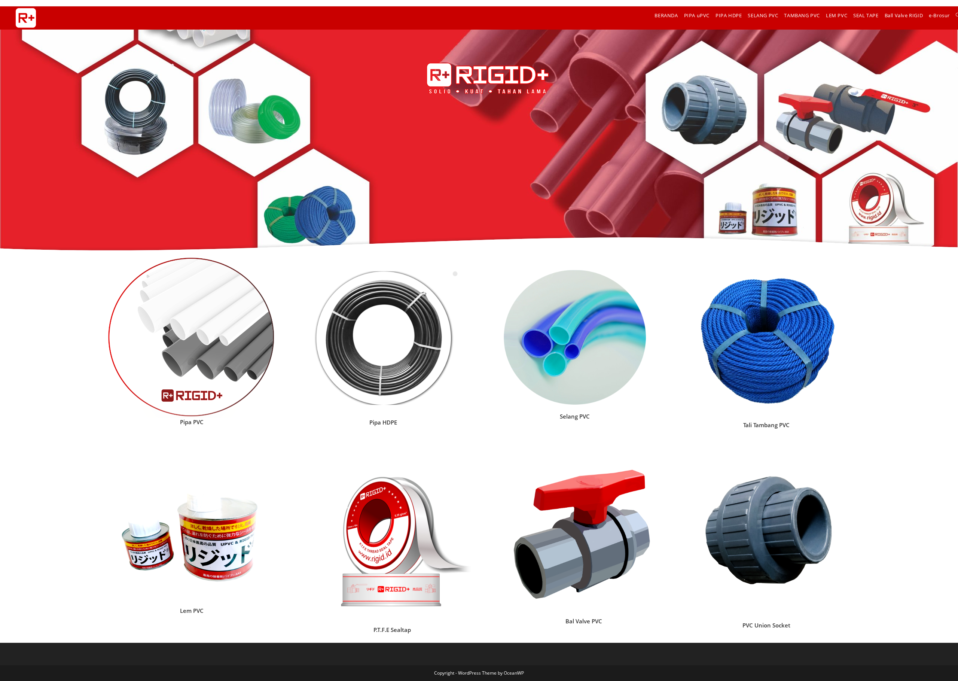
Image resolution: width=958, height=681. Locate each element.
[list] (191, 338)
